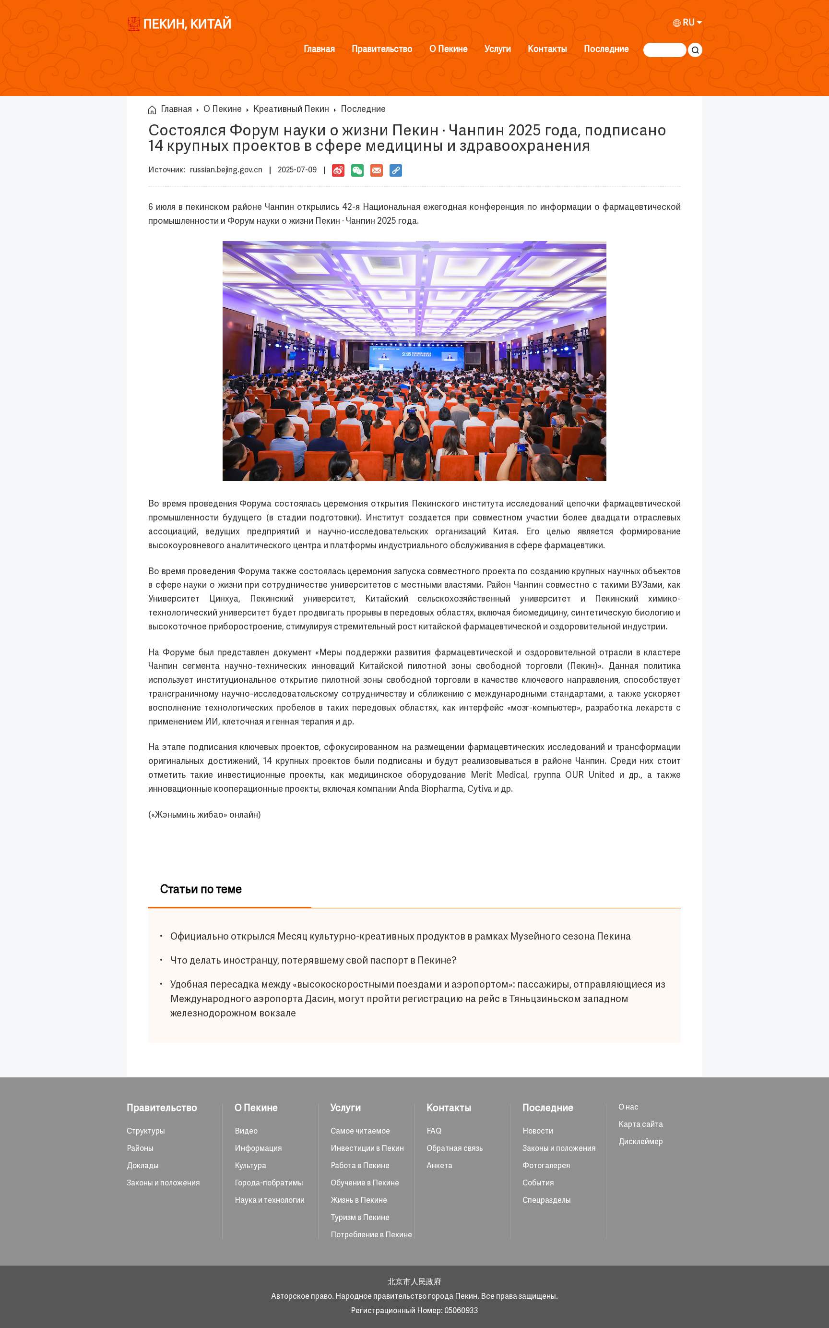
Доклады (143, 1166)
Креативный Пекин (291, 110)
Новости (537, 1131)
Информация (258, 1149)
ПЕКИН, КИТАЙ (187, 26)
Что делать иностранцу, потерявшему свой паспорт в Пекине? (313, 961)
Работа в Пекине (360, 1166)
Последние (606, 49)
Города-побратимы (269, 1183)
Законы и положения (163, 1183)
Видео (246, 1131)
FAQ (433, 1131)
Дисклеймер (640, 1142)
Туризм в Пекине (360, 1218)
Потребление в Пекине (371, 1235)
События (538, 1183)
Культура (250, 1166)
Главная (319, 49)
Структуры (146, 1131)
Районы (140, 1149)
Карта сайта (640, 1125)
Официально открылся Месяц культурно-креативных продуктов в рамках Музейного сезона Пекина (400, 937)
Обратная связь (454, 1149)
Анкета (439, 1166)
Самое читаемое (360, 1131)
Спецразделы (546, 1201)
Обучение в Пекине (365, 1183)
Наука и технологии (270, 1201)
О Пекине (448, 49)
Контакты (547, 49)
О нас (628, 1107)
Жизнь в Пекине (359, 1201)
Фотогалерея (546, 1166)
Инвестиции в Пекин (367, 1149)
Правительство (382, 49)
